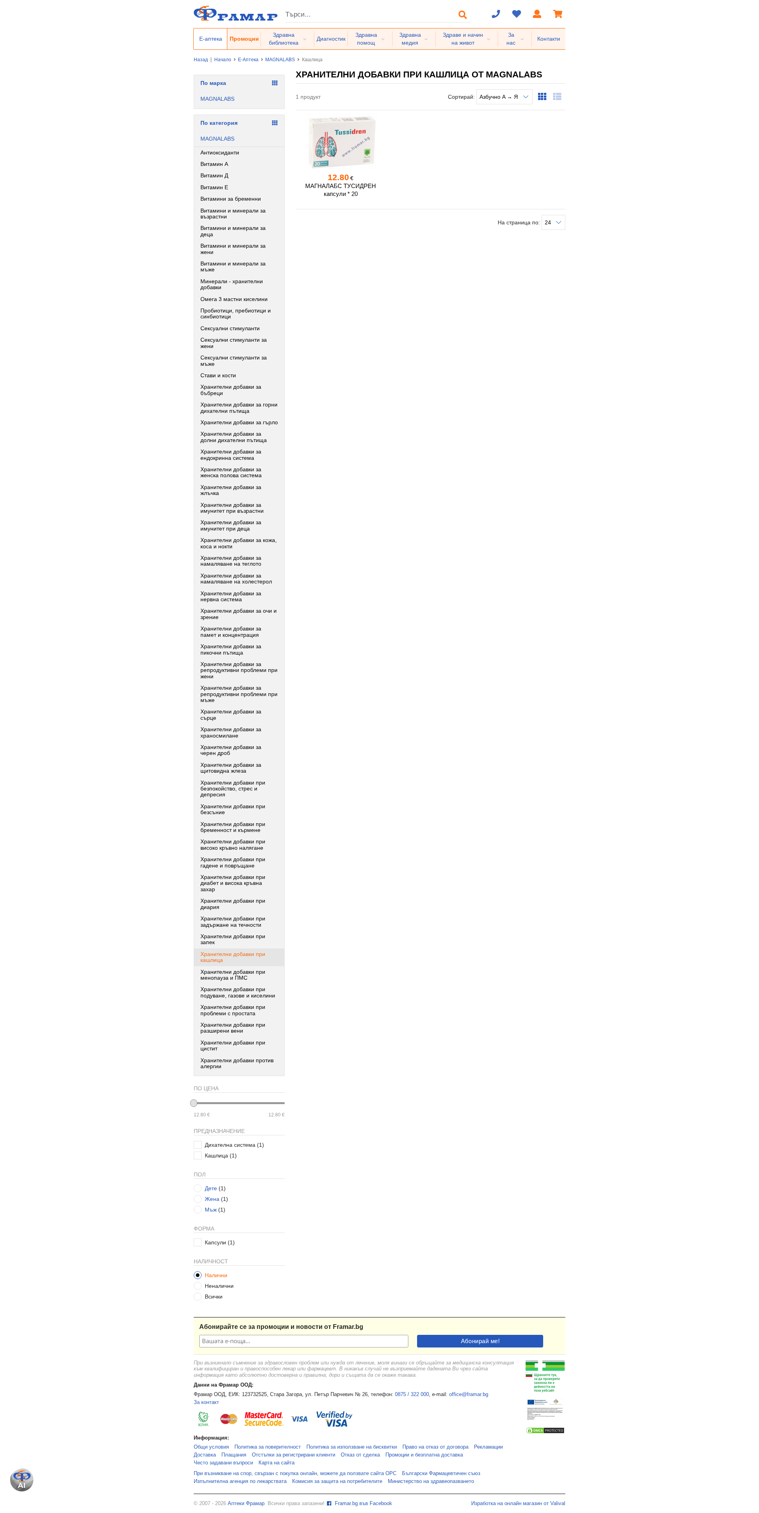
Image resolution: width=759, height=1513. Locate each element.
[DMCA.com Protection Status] (545, 1433)
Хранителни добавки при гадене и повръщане (232, 862)
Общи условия (211, 1447)
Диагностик (331, 39)
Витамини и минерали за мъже (233, 266)
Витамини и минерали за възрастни (233, 213)
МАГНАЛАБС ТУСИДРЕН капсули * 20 (340, 190)
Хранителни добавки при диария (232, 904)
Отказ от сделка (360, 1455)
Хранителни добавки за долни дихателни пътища (233, 437)
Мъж (211, 1209)
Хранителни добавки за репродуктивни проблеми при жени (239, 670)
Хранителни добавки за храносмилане (230, 732)
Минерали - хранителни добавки (231, 284)
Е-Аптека (248, 59)
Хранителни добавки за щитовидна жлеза (230, 768)
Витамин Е (214, 187)
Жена (212, 1199)
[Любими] (516, 14)
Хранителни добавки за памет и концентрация (230, 631)
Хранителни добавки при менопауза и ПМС (232, 975)
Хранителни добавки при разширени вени (232, 1028)
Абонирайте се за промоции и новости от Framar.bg (281, 1326)
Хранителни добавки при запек (232, 939)
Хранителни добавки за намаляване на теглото (230, 561)
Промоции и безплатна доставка (424, 1455)
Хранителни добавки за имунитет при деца (230, 525)
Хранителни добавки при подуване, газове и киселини (237, 992)
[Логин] (537, 14)
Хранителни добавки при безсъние (232, 809)
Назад (201, 59)
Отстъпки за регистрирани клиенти (293, 1455)
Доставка (205, 1455)
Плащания (233, 1455)
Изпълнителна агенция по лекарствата (240, 1481)
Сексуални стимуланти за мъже (233, 360)
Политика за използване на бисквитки (351, 1447)
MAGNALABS (280, 59)
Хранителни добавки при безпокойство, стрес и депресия (232, 788)
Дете (211, 1188)
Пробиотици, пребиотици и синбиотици (235, 313)
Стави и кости (218, 375)
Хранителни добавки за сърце (230, 714)
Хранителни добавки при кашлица (232, 957)
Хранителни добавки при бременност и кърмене (232, 827)
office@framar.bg (468, 1394)
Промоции (244, 39)
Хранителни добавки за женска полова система (231, 472)
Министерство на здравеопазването (431, 1481)
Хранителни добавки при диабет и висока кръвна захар (232, 883)
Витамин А (214, 164)
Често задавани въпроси (223, 1463)
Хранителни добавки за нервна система (230, 596)
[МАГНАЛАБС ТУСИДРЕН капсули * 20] (340, 141)
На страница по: (520, 222)
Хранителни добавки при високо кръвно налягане (232, 844)
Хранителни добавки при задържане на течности (232, 921)
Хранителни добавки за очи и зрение (238, 614)
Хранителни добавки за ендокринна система (230, 454)
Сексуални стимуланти (230, 328)
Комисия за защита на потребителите (337, 1481)
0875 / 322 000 (412, 1394)
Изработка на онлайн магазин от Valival (518, 1503)
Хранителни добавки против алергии (237, 1063)
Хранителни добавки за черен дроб (230, 750)
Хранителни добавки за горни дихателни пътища (239, 407)
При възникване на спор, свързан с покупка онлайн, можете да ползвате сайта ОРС (295, 1473)
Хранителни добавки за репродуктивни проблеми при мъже (239, 694)
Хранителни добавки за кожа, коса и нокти (238, 543)
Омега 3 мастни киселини (234, 299)
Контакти (548, 39)
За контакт (206, 1402)
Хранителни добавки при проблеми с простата (232, 1010)
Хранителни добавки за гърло (239, 422)
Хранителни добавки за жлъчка (230, 490)
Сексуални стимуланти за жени (233, 343)
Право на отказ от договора (435, 1447)
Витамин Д (214, 175)
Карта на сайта (277, 1463)
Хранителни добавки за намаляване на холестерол (236, 578)
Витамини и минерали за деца (233, 231)
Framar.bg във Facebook (362, 1503)
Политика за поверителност (267, 1447)
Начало (222, 59)
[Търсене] (462, 14)
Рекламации (488, 1447)
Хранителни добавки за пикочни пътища (230, 649)
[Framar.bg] (236, 14)
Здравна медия (410, 39)
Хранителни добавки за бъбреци (230, 390)
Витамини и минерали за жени (233, 249)
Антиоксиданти (219, 152)
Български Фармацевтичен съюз (441, 1473)
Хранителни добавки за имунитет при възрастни (232, 508)
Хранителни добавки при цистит (232, 1045)
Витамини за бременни (230, 199)
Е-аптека (210, 39)
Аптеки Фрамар (246, 1503)
